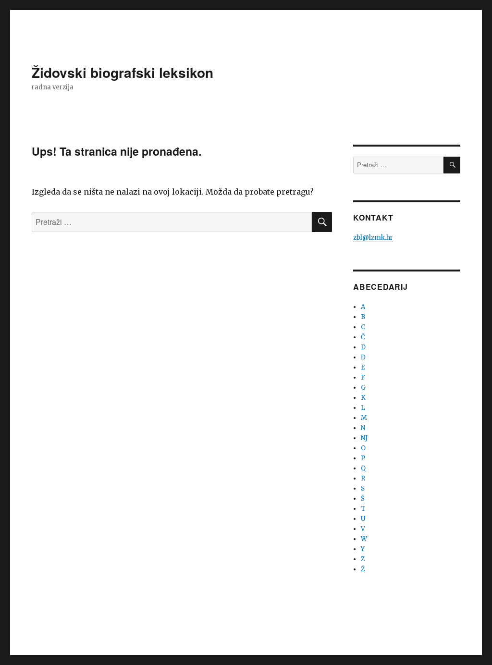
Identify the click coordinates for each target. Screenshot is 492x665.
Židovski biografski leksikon (122, 72)
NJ (364, 438)
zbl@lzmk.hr (373, 238)
